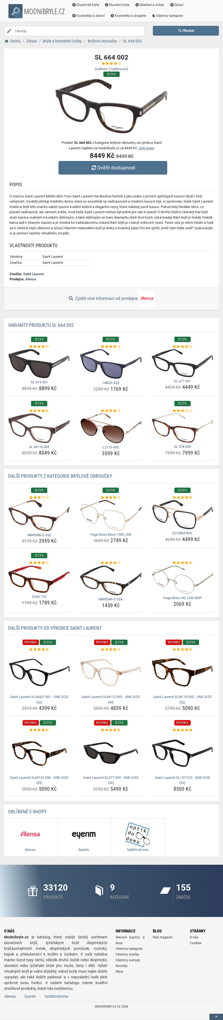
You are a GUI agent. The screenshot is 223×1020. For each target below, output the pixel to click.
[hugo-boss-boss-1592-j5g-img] (110, 515)
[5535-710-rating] (39, 563)
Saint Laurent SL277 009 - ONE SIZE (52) (110, 780)
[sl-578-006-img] (182, 428)
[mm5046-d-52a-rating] (110, 563)
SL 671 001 (182, 381)
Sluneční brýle (119, 5)
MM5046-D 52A (111, 599)
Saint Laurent (33, 274)
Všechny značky (127, 954)
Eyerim (30, 996)
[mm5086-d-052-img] (39, 515)
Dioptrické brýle (87, 5)
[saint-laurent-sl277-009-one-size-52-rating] (110, 730)
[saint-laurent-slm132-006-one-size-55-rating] (39, 730)
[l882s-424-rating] (110, 346)
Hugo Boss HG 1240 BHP (182, 598)
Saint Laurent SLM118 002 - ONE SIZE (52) (182, 699)
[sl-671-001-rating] (182, 346)
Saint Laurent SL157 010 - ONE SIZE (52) (182, 780)
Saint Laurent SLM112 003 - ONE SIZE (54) (111, 699)
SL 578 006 (182, 447)
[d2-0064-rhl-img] (182, 514)
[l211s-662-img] (110, 428)
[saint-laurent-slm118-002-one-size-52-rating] (182, 649)
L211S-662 (111, 447)
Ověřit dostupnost (116, 167)
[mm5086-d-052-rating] (39, 497)
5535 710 (39, 597)
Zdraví (178, 5)
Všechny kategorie (169, 16)
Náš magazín (163, 937)
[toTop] (216, 1017)
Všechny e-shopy (128, 960)
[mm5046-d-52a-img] (110, 580)
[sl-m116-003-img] (39, 428)
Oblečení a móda (151, 5)
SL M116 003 (39, 447)
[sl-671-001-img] (182, 363)
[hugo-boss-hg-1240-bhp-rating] (182, 563)
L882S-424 (111, 383)
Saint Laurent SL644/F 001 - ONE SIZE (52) (39, 699)
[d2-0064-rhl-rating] (182, 497)
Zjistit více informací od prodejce (106, 298)
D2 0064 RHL (182, 533)
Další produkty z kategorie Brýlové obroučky (60, 476)
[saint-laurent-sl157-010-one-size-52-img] (182, 753)
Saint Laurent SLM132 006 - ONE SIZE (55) (39, 780)
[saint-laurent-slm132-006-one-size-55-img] (39, 753)
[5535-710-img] (39, 579)
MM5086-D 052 (39, 535)
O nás (194, 937)
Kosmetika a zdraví (90, 16)
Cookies (196, 943)
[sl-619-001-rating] (39, 346)
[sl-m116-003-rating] (39, 411)
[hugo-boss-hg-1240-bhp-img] (182, 580)
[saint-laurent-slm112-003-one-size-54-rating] (110, 649)
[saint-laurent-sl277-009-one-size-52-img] (110, 753)
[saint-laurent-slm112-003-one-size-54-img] (110, 672)
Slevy (119, 972)
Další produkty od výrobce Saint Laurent (55, 628)
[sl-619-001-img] (39, 363)
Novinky (122, 966)
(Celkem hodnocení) (111, 69)
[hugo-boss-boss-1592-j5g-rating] (110, 497)
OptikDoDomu (56, 996)
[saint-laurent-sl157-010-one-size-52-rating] (182, 730)
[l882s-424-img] (110, 364)
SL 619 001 (39, 382)
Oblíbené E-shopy (27, 811)
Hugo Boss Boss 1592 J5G (110, 534)
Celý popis (146, 148)
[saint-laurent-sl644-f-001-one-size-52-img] (39, 672)
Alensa (30, 279)
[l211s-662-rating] (110, 411)
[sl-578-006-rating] (182, 411)
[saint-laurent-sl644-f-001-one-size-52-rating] (39, 649)
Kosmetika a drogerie (130, 16)
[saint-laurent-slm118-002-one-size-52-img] (182, 672)
